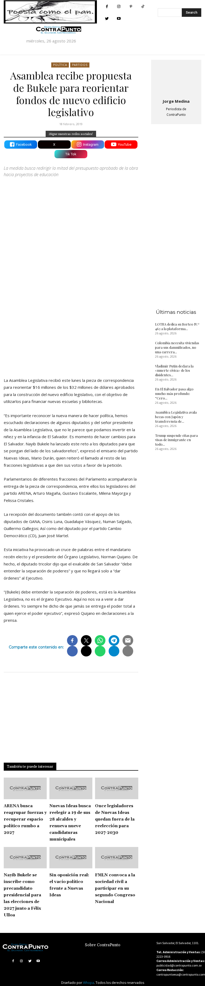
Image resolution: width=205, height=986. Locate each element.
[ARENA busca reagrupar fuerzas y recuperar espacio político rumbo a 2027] (25, 788)
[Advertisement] (71, 326)
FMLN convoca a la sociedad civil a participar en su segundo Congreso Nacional (115, 888)
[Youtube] (119, 18)
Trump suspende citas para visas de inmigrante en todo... (176, 440)
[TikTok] (143, 6)
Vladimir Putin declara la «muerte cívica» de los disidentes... (174, 370)
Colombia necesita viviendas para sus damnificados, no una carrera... (177, 347)
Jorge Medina (176, 101)
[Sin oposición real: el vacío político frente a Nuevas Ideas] (70, 858)
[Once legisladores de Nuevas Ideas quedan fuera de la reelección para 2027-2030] (116, 788)
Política (60, 65)
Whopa (88, 982)
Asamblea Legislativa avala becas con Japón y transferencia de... (176, 416)
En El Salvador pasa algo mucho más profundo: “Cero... (174, 393)
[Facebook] (107, 6)
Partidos (80, 65)
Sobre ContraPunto (102, 945)
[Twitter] (107, 18)
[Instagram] (119, 6)
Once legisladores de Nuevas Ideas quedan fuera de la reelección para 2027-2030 (115, 819)
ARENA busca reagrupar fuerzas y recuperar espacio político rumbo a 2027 (25, 819)
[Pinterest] (131, 6)
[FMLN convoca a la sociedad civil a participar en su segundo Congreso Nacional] (116, 858)
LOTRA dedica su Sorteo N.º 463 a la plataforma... (177, 326)
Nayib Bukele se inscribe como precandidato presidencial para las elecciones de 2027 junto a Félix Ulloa (22, 895)
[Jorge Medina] (176, 78)
